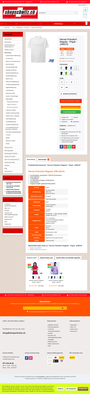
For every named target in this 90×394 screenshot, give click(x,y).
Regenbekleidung (11, 87)
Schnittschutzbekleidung (13, 132)
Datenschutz (8, 219)
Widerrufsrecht (8, 217)
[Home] (4, 24)
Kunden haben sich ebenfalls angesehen (68, 258)
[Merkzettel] (85, 12)
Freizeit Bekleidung (11, 67)
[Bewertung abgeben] (71, 46)
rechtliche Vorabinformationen (10, 205)
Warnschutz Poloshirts (12, 107)
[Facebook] (61, 147)
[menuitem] (75, 5)
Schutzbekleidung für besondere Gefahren (12, 128)
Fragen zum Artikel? (67, 119)
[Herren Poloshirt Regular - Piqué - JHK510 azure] (55, 277)
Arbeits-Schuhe (9, 49)
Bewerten (64, 121)
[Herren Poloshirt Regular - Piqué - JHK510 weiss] (57, 277)
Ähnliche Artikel (32, 258)
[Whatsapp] (69, 147)
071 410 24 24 (8, 363)
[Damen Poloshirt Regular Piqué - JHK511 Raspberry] (39, 277)
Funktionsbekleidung (12, 124)
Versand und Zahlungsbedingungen (11, 213)
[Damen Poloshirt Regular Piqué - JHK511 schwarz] (33, 277)
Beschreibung (31, 159)
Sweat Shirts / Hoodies (12, 116)
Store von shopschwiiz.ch (11, 159)
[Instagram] (31, 358)
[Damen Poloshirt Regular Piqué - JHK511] (36, 268)
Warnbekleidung (11, 119)
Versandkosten (41, 376)
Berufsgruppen (8, 150)
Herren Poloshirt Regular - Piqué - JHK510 (56, 281)
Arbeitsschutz (8, 147)
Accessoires (9, 58)
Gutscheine (7, 42)
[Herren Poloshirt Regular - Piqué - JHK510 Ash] (49, 277)
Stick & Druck (8, 171)
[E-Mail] (73, 147)
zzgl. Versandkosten (70, 58)
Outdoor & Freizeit (9, 156)
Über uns (7, 208)
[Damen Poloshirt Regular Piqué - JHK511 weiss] (36, 277)
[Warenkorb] (85, 9)
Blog (5, 168)
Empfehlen (75, 121)
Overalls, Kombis (11, 110)
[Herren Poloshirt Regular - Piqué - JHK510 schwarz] (52, 277)
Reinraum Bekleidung (12, 81)
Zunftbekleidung (11, 121)
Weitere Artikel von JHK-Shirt (38, 249)
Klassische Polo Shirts (12, 102)
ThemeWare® (61, 378)
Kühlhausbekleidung (12, 73)
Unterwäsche (10, 90)
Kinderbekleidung (11, 76)
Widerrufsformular (53, 344)
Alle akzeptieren (71, 389)
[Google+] (65, 147)
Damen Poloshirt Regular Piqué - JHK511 (36, 281)
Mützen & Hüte (10, 93)
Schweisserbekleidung (12, 84)
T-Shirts (8, 135)
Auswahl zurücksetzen (70, 94)
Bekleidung (7, 52)
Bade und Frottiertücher (13, 61)
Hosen (8, 143)
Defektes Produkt (53, 325)
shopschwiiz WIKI (9, 162)
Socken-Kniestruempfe (12, 113)
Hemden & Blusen (11, 70)
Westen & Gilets (10, 141)
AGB (5, 222)
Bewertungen (43, 159)
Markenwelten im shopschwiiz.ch (9, 46)
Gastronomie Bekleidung (13, 55)
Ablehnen (60, 389)
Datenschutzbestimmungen (37, 311)
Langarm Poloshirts (12, 104)
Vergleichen (64, 117)
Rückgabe (51, 339)
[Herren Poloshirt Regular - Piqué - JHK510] (56, 268)
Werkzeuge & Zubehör (11, 153)
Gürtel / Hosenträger (12, 96)
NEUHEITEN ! (8, 39)
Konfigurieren (83, 389)
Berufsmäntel (10, 64)
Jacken (8, 138)
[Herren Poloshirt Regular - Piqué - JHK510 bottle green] (60, 277)
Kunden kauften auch (46, 258)
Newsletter (73, 325)
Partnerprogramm (53, 327)
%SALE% (6, 165)
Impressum (7, 224)
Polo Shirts (9, 99)
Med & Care (9, 79)
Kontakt (6, 210)
